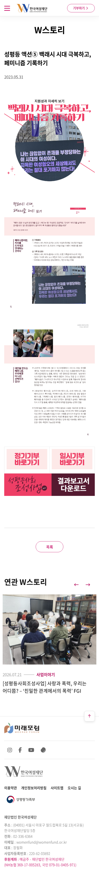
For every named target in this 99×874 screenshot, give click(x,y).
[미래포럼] (21, 728)
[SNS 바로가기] (43, 750)
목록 (49, 546)
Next (88, 584)
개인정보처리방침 (33, 787)
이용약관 (10, 787)
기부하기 (79, 8)
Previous (76, 584)
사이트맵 (57, 787)
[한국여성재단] (32, 8)
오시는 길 (74, 787)
